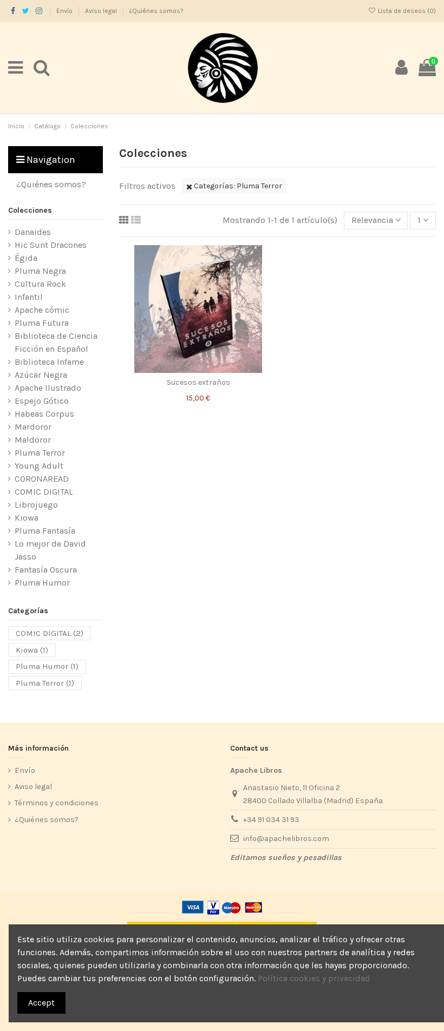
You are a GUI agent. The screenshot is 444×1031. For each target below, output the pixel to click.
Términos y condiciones (57, 802)
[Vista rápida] (215, 368)
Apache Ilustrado (48, 388)
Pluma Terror (40, 453)
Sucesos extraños (198, 382)
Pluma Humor (42, 582)
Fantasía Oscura (46, 569)
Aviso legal (102, 11)
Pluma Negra (40, 271)
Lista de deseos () (406, 11)
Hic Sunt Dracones (51, 245)
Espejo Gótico (42, 401)
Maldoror (33, 440)
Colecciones (30, 210)
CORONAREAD (42, 479)
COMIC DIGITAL (44, 492)
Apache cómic (42, 310)
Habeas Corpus (44, 414)
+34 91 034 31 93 (271, 819)
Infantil (29, 297)
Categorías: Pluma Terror (237, 186)
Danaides (33, 232)
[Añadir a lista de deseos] (181, 368)
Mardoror (33, 427)
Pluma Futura (42, 323)
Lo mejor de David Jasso (50, 550)
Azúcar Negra (41, 375)
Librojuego (36, 505)
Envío (65, 11)
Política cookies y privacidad (314, 978)
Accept (41, 1002)
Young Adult (39, 466)
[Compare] (198, 368)
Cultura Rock (40, 284)
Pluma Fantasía (45, 531)
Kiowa (26, 518)
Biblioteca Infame (49, 362)
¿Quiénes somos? (156, 11)
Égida (26, 258)
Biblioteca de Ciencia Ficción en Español (56, 342)
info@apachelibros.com (286, 838)
